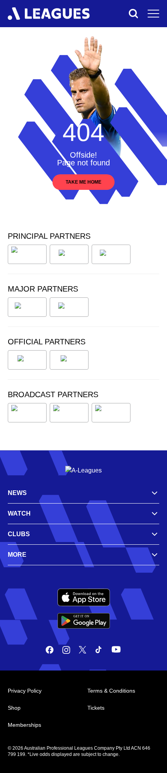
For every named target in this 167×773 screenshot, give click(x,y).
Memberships (24, 725)
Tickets (95, 708)
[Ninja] (69, 254)
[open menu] (153, 13)
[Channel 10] (27, 412)
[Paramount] (69, 412)
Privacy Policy (25, 691)
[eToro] (69, 307)
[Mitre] (27, 360)
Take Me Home (83, 182)
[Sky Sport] (111, 412)
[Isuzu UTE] (27, 254)
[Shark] (111, 254)
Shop (14, 708)
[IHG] (69, 360)
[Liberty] (27, 307)
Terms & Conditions (111, 691)
